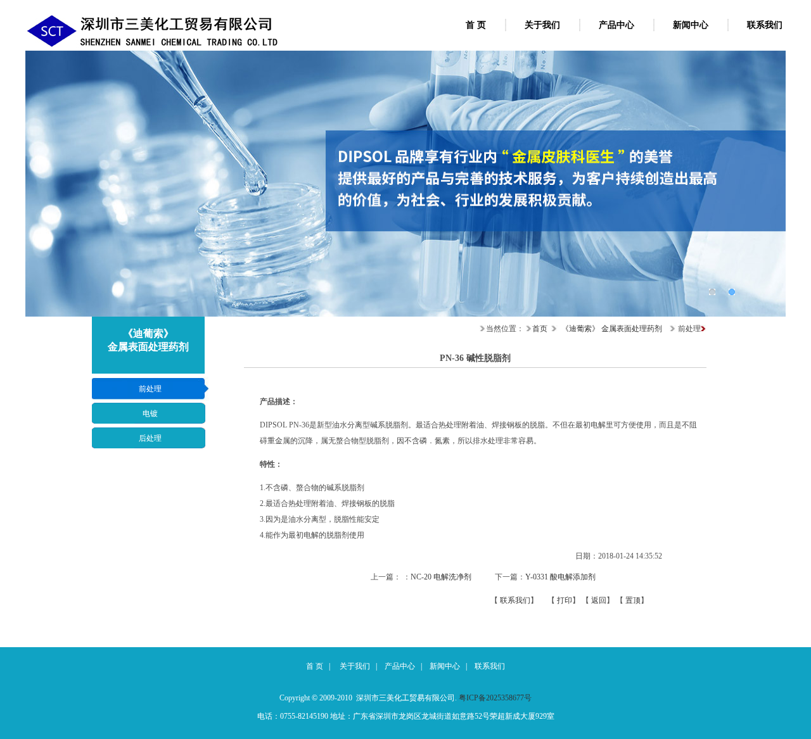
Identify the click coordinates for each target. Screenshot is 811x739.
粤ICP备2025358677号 (495, 697)
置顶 (633, 600)
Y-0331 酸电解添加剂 (560, 576)
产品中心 (616, 25)
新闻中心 (690, 25)
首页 (539, 328)
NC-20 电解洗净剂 (441, 576)
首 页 (476, 25)
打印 (564, 600)
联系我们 (764, 25)
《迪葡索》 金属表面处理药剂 (611, 328)
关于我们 (542, 25)
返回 (598, 600)
